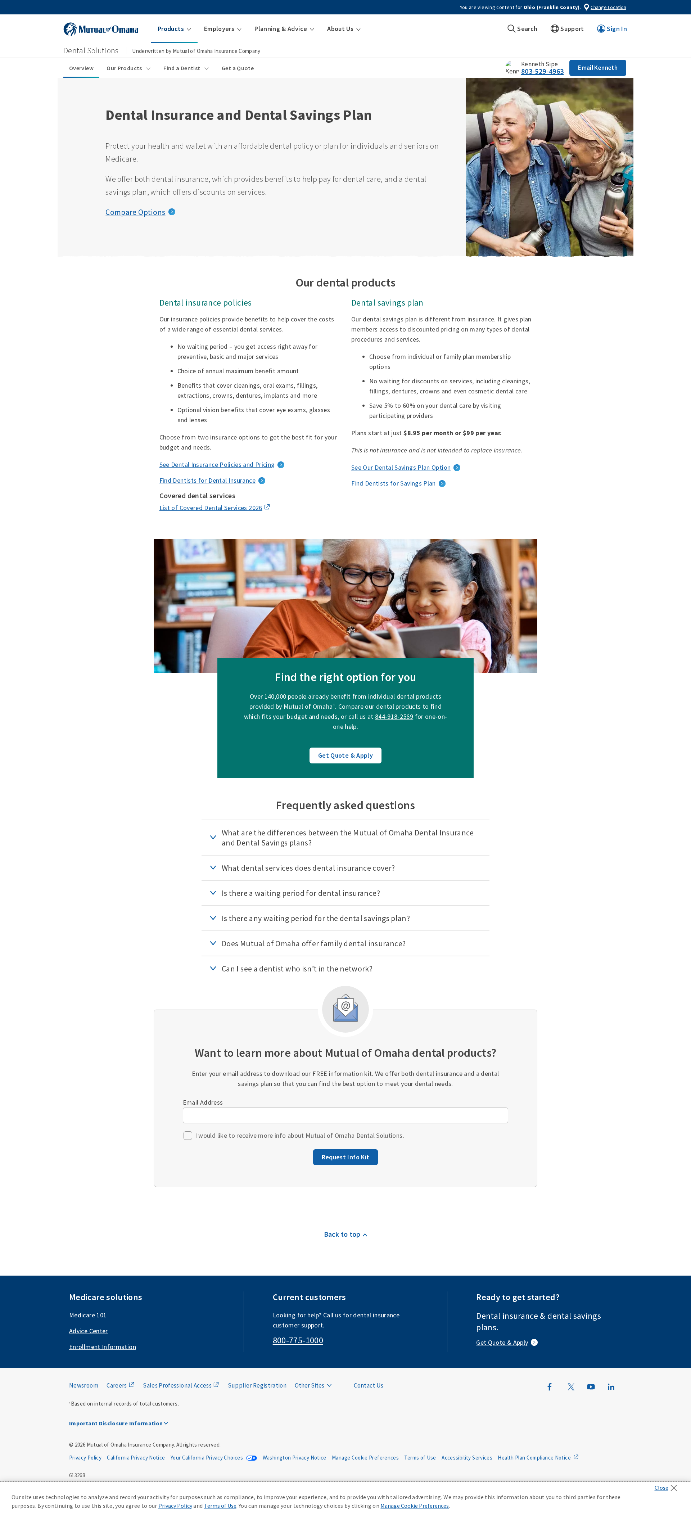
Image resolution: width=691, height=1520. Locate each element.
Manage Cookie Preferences (365, 1457)
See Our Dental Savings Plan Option (401, 467)
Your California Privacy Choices (207, 1457)
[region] (345, 1501)
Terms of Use (420, 1457)
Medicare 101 (88, 1315)
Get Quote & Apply (345, 755)
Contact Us (369, 1385)
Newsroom (83, 1385)
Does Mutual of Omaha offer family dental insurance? (314, 943)
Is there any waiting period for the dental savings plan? (316, 918)
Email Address (203, 1102)
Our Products (125, 68)
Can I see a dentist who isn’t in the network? (297, 969)
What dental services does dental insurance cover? (308, 868)
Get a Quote (238, 68)
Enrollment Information (102, 1347)
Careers (117, 1385)
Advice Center (88, 1331)
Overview (81, 68)
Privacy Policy (85, 1457)
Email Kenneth (598, 68)
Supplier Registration (257, 1385)
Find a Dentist (182, 68)
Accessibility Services (467, 1457)
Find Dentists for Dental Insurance (207, 480)
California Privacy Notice (136, 1457)
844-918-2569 (394, 716)
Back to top (342, 1234)
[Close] (668, 1485)
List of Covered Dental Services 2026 (210, 508)
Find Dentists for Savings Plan (393, 483)
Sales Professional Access (177, 1385)
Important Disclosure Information (116, 1423)
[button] (174, 28)
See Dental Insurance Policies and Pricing (217, 464)
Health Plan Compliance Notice (535, 1457)
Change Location (608, 7)
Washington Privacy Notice (294, 1457)
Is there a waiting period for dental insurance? (301, 893)
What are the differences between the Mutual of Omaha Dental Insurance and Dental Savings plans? (348, 837)
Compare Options (135, 212)
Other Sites (309, 1385)
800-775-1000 (298, 1340)
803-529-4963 (542, 71)
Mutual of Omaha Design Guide (326, 1371)
